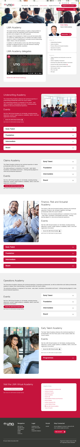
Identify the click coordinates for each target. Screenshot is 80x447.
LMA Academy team (55, 68)
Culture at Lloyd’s (49, 391)
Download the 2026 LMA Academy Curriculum (61, 62)
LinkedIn (47, 426)
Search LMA (61, 9)
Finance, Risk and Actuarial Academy (59, 46)
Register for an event (68, 5)
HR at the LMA (54, 70)
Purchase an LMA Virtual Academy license (61, 66)
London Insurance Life (50, 402)
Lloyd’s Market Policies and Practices (54, 398)
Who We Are (25, 5)
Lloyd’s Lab (47, 396)
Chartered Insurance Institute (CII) (53, 389)
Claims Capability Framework (57, 60)
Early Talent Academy (56, 49)
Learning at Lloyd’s (49, 393)
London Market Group (50, 404)
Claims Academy (55, 44)
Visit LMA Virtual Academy (52, 406)
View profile (65, 35)
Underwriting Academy (56, 42)
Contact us (20, 433)
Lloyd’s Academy (49, 395)
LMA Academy (43, 5)
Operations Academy (56, 47)
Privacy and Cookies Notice (36, 428)
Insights (19, 430)
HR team (53, 71)
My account (58, 431)
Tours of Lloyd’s (48, 408)
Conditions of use (35, 426)
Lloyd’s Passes (48, 400)
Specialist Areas (34, 5)
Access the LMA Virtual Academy (15, 77)
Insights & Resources (54, 5)
